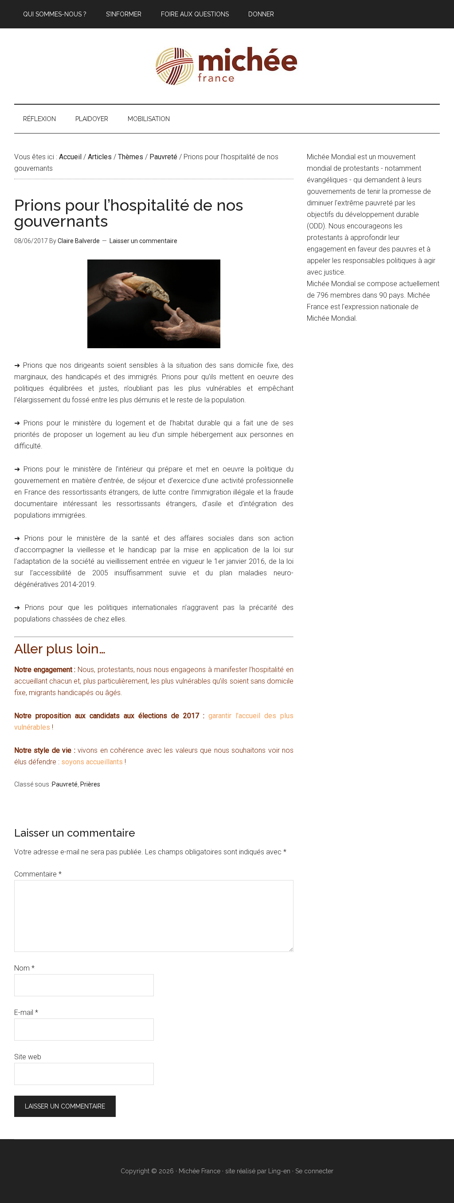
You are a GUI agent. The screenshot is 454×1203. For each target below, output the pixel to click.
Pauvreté (65, 784)
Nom (24, 968)
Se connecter (314, 1171)
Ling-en (279, 1171)
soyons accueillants (92, 762)
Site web (27, 1057)
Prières (90, 784)
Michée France (227, 66)
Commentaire (38, 874)
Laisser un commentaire (143, 240)
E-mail (26, 1012)
